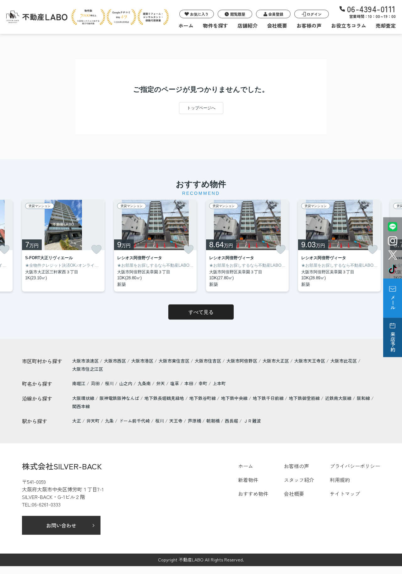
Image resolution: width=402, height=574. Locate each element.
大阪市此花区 (343, 361)
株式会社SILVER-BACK (62, 466)
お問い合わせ (61, 525)
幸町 (203, 383)
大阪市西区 (115, 361)
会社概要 (277, 25)
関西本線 (81, 406)
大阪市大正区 (276, 361)
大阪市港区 (142, 361)
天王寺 (175, 421)
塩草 (175, 383)
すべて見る (201, 312)
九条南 (145, 383)
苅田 (96, 383)
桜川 (110, 383)
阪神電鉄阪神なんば (120, 398)
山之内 (126, 383)
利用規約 (340, 480)
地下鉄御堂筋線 (305, 398)
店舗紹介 (247, 25)
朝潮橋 (213, 421)
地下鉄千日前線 (269, 398)
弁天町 (93, 421)
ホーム (185, 25)
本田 (189, 383)
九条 (109, 421)
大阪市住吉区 (208, 361)
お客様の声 (309, 25)
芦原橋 (194, 421)
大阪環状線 (83, 398)
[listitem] (63, 246)
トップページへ (201, 108)
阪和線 (364, 398)
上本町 (219, 383)
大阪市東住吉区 (174, 361)
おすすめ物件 (253, 493)
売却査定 (386, 25)
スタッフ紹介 (299, 480)
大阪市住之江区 (87, 369)
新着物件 (248, 480)
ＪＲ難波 (252, 421)
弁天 (161, 383)
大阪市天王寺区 (309, 361)
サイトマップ (345, 493)
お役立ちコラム (348, 25)
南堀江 (79, 383)
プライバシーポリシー (355, 466)
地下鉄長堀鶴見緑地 (164, 398)
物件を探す (215, 25)
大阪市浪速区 (85, 361)
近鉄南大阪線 (339, 398)
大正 (76, 421)
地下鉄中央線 (235, 398)
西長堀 (231, 421)
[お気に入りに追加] (96, 249)
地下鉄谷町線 (203, 398)
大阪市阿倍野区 (241, 361)
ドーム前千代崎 (134, 421)
